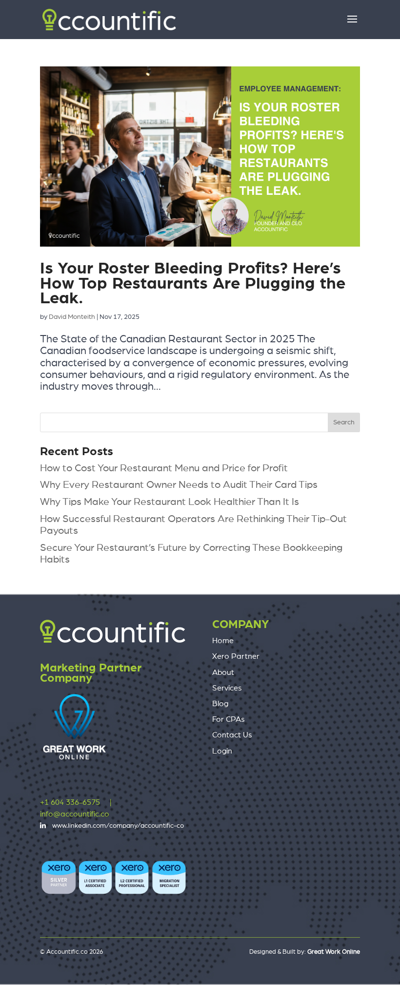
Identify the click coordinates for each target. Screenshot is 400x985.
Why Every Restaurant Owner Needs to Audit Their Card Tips (179, 485)
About (223, 672)
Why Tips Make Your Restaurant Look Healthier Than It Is (169, 502)
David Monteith (72, 317)
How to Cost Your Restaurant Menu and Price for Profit (164, 468)
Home (223, 641)
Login (222, 751)
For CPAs (228, 719)
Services (227, 688)
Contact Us (232, 735)
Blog (220, 704)
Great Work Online (333, 952)
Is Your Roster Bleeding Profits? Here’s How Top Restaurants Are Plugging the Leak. (192, 283)
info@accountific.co (74, 814)
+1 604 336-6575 (70, 802)
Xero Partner (236, 656)
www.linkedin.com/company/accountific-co (118, 825)
